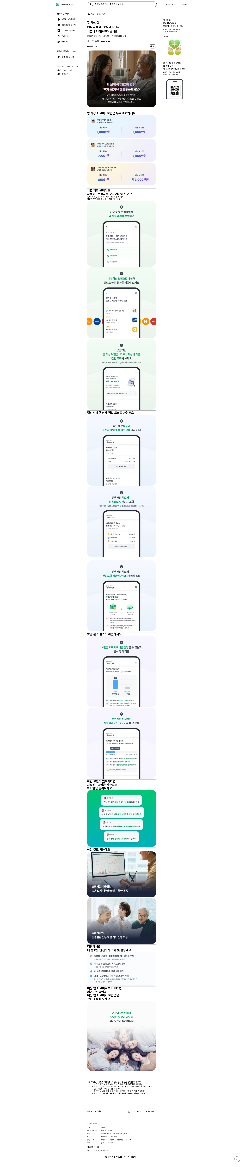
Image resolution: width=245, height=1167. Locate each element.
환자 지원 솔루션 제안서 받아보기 (68, 66)
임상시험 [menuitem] (65, 36)
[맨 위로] (237, 1159)
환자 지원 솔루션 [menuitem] (68, 57)
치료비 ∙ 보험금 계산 (98, 14)
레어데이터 (104, 1140)
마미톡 (112, 1140)
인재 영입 (120, 1140)
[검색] (91, 4)
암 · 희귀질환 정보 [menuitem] (68, 30)
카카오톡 (110, 1143)
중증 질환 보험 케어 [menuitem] (69, 25)
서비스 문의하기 (62, 74)
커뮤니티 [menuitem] (65, 42)
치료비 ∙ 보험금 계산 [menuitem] (69, 19)
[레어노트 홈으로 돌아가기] (64, 4)
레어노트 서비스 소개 (64, 70)
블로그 (103, 1143)
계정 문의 (114, 1137)
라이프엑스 (129, 1140)
